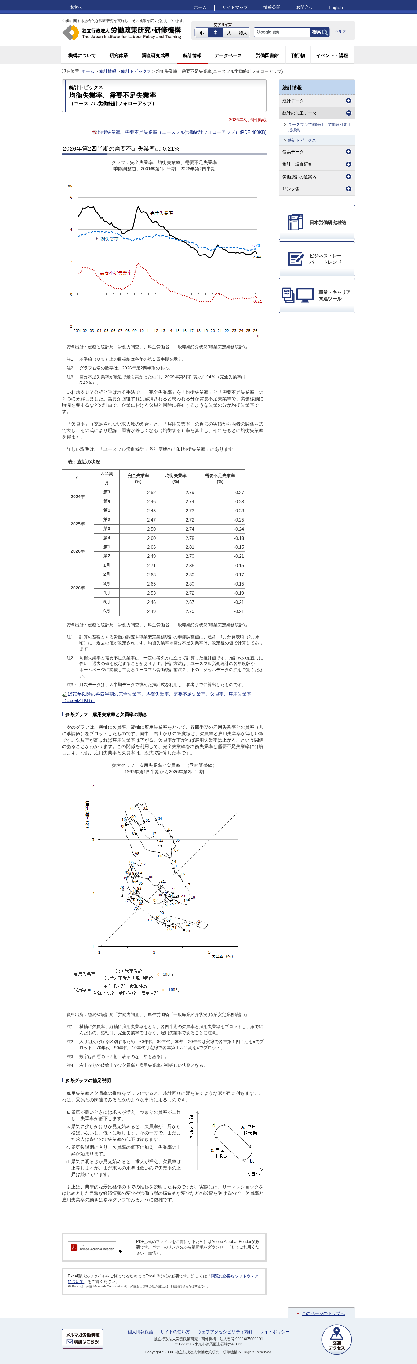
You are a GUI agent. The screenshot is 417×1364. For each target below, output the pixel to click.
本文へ (76, 7)
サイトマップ (235, 7)
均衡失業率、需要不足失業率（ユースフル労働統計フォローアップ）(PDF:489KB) (182, 132)
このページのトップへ (323, 1313)
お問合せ (304, 7)
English (336, 7)
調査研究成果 (155, 55)
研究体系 (119, 55)
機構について (82, 55)
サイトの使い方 (175, 1331)
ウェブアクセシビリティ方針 (225, 1331)
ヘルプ (340, 31)
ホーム (200, 7)
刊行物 (298, 55)
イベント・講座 (332, 55)
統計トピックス (136, 71)
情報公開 (272, 7)
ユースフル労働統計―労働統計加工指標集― (320, 127)
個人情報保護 (140, 1331)
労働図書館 (267, 55)
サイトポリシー (275, 1331)
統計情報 (192, 55)
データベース (228, 55)
